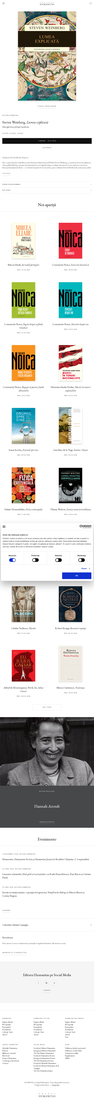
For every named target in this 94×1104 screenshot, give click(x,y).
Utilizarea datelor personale (75, 1048)
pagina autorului (47, 822)
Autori (4, 1034)
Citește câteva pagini (47, 106)
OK (76, 576)
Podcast (5, 1050)
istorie (5, 133)
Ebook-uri (6, 1056)
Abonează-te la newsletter (14, 952)
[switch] (35, 560)
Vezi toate (47, 707)
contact (47, 990)
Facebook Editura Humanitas (44, 1048)
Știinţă (13, 133)
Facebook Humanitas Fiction (44, 1056)
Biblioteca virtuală (8, 1053)
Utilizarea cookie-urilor (73, 1050)
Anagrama (55, 1085)
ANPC (67, 1058)
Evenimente (6, 1029)
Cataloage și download (10, 1061)
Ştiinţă (20, 133)
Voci (66, 1037)
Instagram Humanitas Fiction (44, 1058)
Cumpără (47, 141)
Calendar (6, 910)
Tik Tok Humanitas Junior (43, 1071)
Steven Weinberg (13, 122)
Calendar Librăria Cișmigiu (15, 924)
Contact (5, 1063)
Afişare (84, 568)
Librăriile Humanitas (9, 1048)
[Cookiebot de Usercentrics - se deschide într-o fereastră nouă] (81, 526)
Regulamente (70, 1056)
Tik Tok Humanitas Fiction (43, 1061)
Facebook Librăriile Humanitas (45, 1063)
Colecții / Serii (7, 1032)
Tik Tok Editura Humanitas (44, 1053)
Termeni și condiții (71, 1053)
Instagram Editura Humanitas (45, 1050)
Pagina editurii (7, 1022)
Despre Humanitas (9, 1058)
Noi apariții (6, 1024)
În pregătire (6, 1027)
